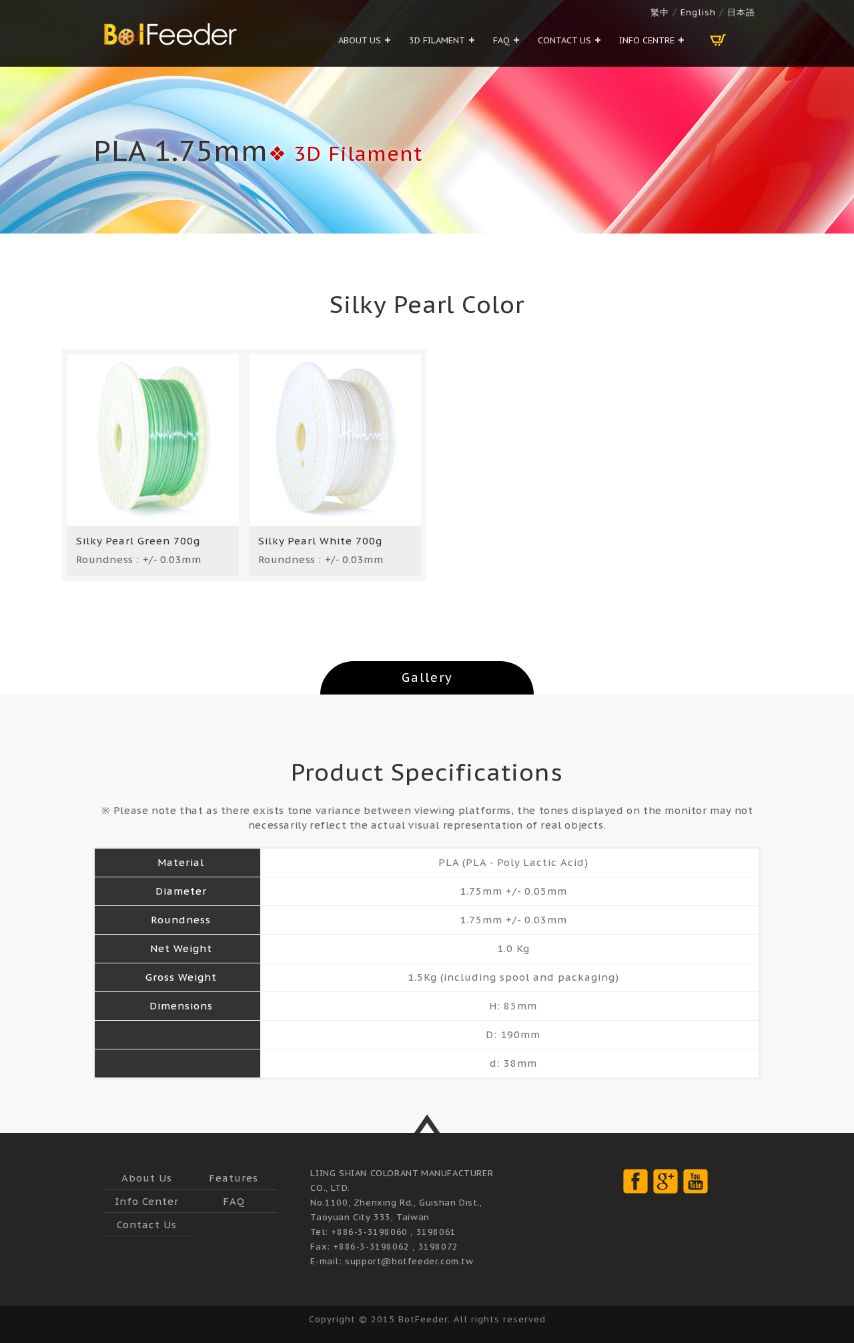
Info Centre (647, 40)
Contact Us (564, 40)
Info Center (147, 1201)
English (698, 12)
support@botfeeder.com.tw (409, 1261)
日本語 (739, 12)
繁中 (660, 12)
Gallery (427, 677)
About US (359, 40)
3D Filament (437, 40)
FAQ (501, 40)
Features (233, 1178)
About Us (146, 1178)
